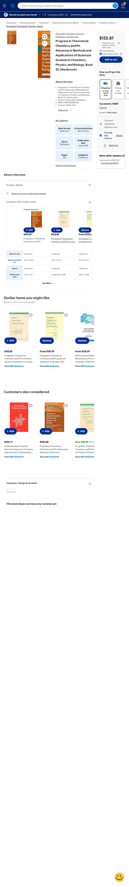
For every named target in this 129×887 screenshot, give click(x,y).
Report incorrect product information (28, 193)
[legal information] (119, 43)
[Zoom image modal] (45, 43)
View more (63, 110)
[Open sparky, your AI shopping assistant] (119, 877)
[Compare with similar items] (90, 201)
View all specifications (66, 165)
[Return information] (120, 54)
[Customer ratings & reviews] (90, 482)
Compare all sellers (110, 163)
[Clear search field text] (110, 6)
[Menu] (5, 5)
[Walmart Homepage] (12, 5)
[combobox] (68, 6)
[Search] (115, 5)
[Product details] (90, 185)
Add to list (113, 145)
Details (119, 135)
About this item (14, 175)
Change (103, 107)
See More (47, 283)
